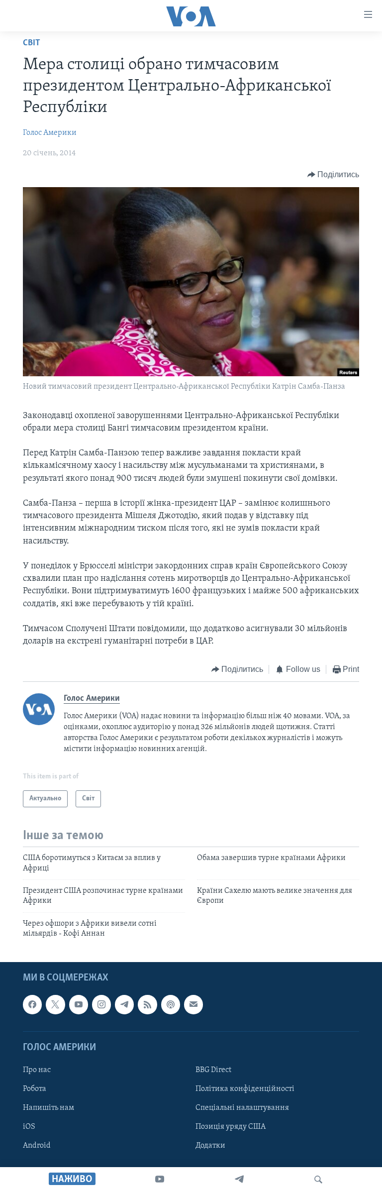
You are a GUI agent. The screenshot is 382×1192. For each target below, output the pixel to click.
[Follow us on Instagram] (101, 1004)
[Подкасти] (170, 1004)
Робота (34, 1089)
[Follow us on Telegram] (124, 1004)
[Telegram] (239, 1179)
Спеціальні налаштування (242, 1108)
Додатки (210, 1146)
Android (37, 1146)
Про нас (37, 1070)
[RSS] (147, 1004)
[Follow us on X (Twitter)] (55, 1004)
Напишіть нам (48, 1108)
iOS (29, 1127)
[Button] (333, 174)
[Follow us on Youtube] (78, 1004)
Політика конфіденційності (244, 1089)
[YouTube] (159, 1179)
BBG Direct (213, 1070)
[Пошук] (318, 1179)
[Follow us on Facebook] (32, 1004)
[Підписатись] (193, 1004)
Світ (31, 43)
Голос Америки (50, 133)
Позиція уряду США (230, 1127)
